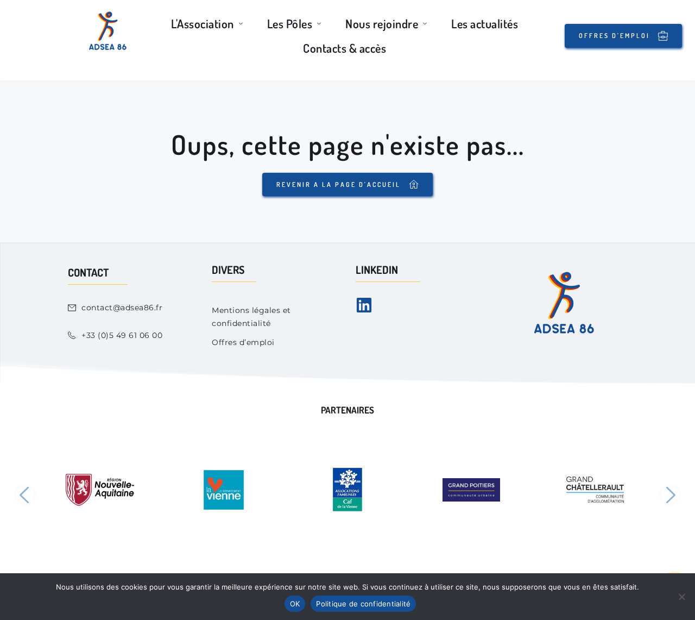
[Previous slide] (25, 495)
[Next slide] (670, 495)
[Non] (681, 596)
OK (295, 603)
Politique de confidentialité (363, 603)
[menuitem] (208, 23)
